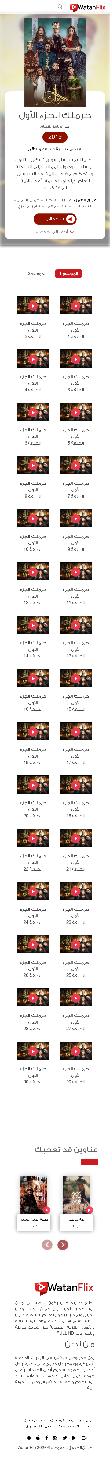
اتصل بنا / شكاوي (39, 1426)
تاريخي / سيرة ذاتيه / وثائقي (55, 149)
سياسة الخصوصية (74, 1426)
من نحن (85, 1420)
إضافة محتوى (61, 1420)
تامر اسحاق (50, 126)
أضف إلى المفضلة (52, 232)
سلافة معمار (56, 206)
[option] (76, 1202)
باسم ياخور (82, 206)
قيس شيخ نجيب (58, 200)
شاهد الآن (55, 219)
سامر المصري (29, 206)
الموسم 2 (37, 274)
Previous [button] (63, 1245)
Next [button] (47, 1245)
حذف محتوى (34, 1420)
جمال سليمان (28, 200)
